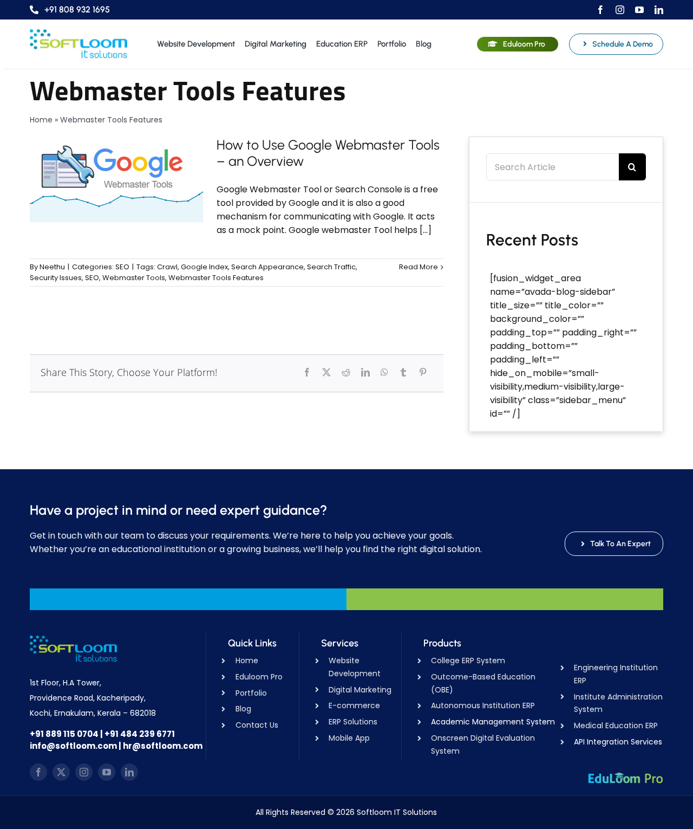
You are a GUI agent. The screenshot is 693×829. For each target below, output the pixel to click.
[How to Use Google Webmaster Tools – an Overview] (116, 179)
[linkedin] (659, 9)
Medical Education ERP (616, 725)
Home (41, 119)
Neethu (52, 267)
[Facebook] (307, 372)
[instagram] (620, 9)
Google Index (204, 267)
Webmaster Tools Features (216, 278)
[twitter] (61, 772)
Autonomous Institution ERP (483, 705)
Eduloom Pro (259, 676)
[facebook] (600, 9)
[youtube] (639, 9)
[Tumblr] (403, 372)
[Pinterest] (423, 372)
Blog (243, 708)
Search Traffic (331, 267)
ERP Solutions (353, 721)
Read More (418, 267)
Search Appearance (267, 267)
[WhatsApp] (384, 372)
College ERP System (468, 660)
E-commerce (354, 705)
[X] (326, 372)
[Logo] (78, 33)
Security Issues (56, 278)
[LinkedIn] (365, 372)
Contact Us (257, 725)
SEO (122, 267)
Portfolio (251, 693)
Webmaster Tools (133, 278)
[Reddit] (346, 372)
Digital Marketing (360, 689)
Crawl (167, 267)
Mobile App (349, 738)
